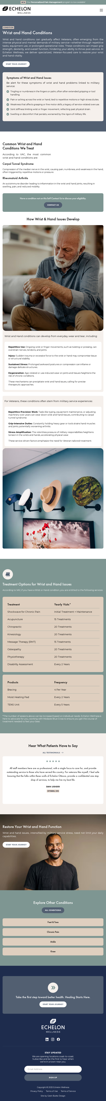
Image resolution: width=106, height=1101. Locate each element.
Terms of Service (68, 1091)
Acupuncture (15, 619)
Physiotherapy (15, 656)
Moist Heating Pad (18, 697)
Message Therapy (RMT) (21, 641)
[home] (17, 10)
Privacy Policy (36, 1091)
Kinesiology (14, 634)
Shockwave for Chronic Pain (23, 611)
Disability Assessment (20, 664)
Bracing (11, 689)
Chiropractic (14, 626)
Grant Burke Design (56, 1096)
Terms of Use (52, 1091)
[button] (100, 10)
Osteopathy (14, 649)
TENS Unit (13, 704)
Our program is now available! (56, 2)
